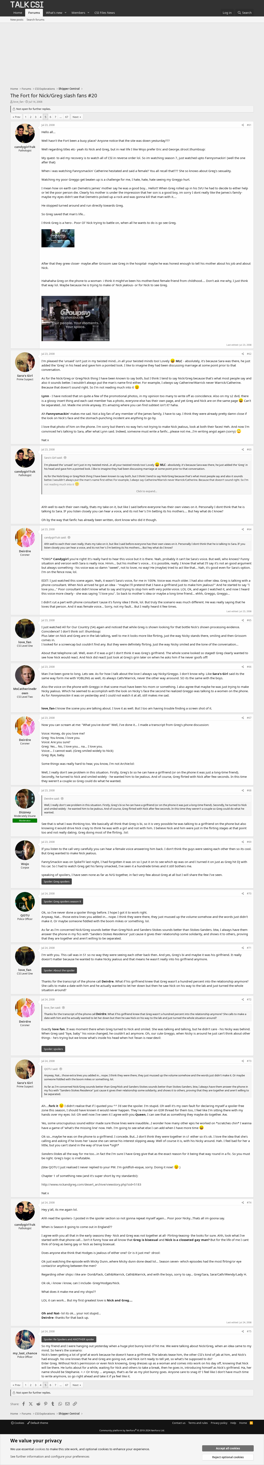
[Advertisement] (132, 54)
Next (76, 117)
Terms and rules (198, 1423)
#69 (249, 842)
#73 (249, 1061)
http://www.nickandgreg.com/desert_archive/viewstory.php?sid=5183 (91, 1184)
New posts (16, 19)
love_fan (18, 101)
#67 (249, 718)
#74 (249, 1202)
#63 (249, 449)
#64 (249, 529)
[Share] (242, 125)
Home (17, 12)
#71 (249, 948)
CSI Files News (104, 12)
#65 (249, 620)
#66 (249, 667)
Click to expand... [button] (146, 491)
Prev (17, 117)
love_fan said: (52, 1007)
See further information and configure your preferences (49, 1456)
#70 (249, 893)
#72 (249, 999)
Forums (34, 12)
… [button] (61, 117)
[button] (65, 12)
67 (66, 117)
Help (233, 1423)
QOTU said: (51, 1069)
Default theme (39, 1423)
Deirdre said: (51, 798)
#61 (249, 125)
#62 (249, 354)
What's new (54, 12)
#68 (249, 790)
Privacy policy (219, 1423)
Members (78, 12)
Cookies (19, 1423)
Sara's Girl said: (53, 457)
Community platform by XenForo (132, 1430)
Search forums (35, 19)
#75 (249, 1331)
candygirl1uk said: (55, 537)
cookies (40, 1449)
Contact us (178, 1423)
